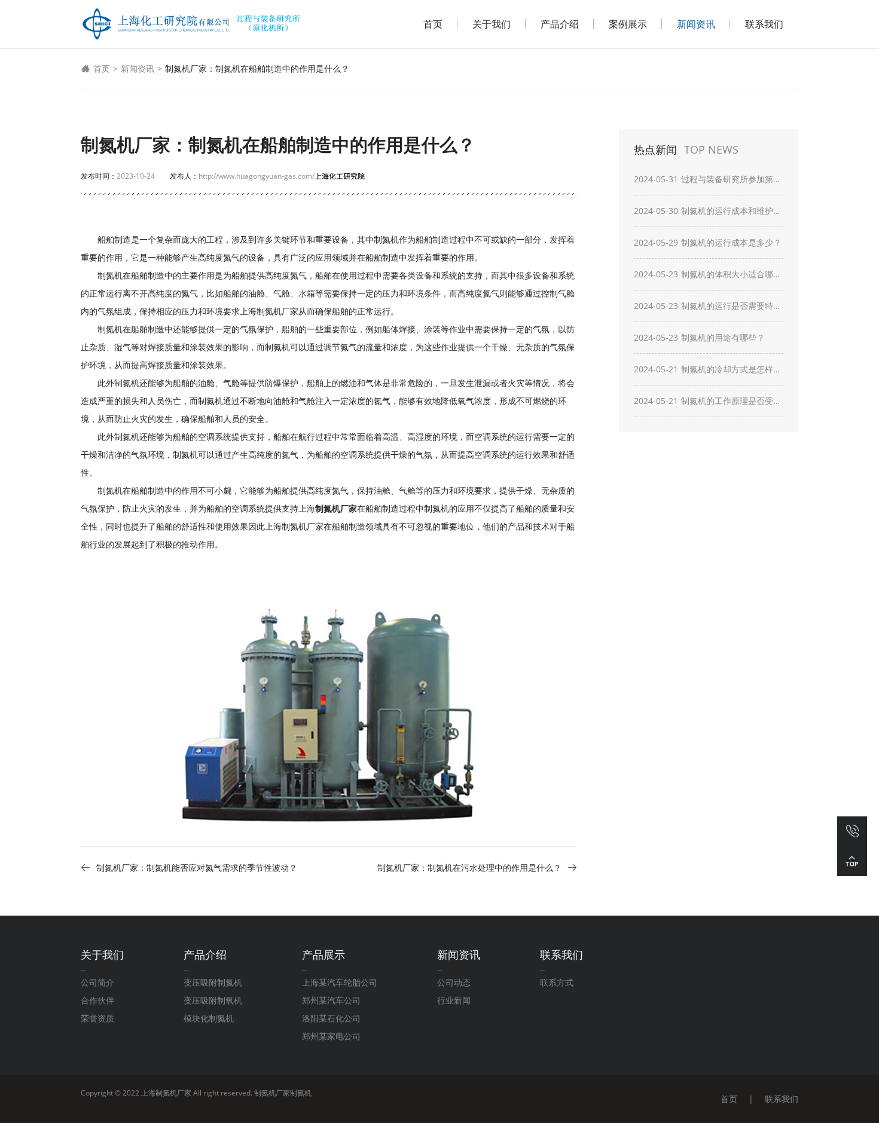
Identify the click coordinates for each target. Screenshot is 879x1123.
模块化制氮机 (209, 1018)
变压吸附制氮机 (213, 982)
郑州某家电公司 (331, 1036)
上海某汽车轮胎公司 (339, 982)
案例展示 (628, 23)
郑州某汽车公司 (331, 1000)
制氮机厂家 (272, 1093)
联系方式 (556, 982)
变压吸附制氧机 (213, 1000)
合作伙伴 (97, 1000)
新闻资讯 (696, 23)
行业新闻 (454, 1000)
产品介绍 (560, 23)
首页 (432, 23)
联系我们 (764, 23)
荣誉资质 (97, 1018)
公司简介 (97, 982)
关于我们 (491, 23)
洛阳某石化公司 (331, 1018)
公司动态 (454, 982)
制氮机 (301, 1093)
